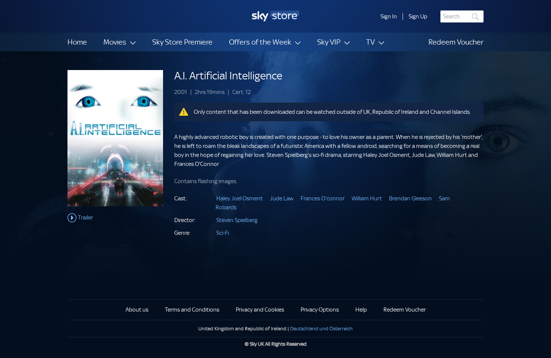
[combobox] (462, 16)
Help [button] (361, 309)
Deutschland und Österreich (321, 328)
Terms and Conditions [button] (192, 309)
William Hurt (367, 198)
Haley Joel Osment (239, 198)
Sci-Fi (222, 233)
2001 (180, 92)
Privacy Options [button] (320, 309)
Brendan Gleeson (410, 198)
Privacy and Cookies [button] (260, 309)
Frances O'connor (322, 198)
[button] (389, 16)
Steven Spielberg (237, 220)
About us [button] (137, 309)
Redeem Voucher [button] (404, 309)
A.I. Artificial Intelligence (228, 76)
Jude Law (281, 198)
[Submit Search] (476, 16)
